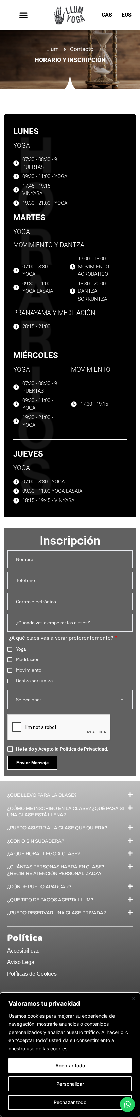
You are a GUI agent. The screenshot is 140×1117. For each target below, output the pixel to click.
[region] (70, 1054)
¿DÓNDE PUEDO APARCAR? (39, 886)
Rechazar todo (70, 1102)
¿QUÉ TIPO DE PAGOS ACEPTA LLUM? (50, 899)
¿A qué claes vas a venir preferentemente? (63, 638)
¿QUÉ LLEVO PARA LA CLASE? (42, 794)
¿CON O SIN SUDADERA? (35, 841)
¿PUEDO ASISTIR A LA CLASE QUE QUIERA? (57, 827)
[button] (23, 14)
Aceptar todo (70, 1065)
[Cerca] (133, 998)
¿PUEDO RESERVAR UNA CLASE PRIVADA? (56, 912)
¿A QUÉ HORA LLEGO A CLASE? (43, 853)
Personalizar (70, 1084)
